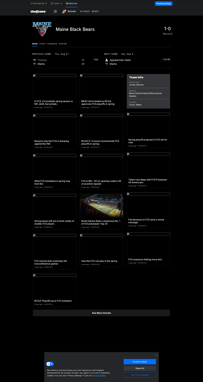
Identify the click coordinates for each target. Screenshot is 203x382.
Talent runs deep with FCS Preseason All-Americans (147, 181)
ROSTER (63, 44)
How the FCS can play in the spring (99, 261)
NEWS (35, 44)
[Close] (156, 355)
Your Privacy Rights (140, 375)
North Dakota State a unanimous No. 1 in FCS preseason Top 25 (100, 222)
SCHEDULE (52, 44)
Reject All (140, 368)
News (95, 11)
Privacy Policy (99, 375)
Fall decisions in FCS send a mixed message (146, 221)
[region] (101, 367)
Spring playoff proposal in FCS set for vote (147, 141)
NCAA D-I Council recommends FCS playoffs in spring (100, 142)
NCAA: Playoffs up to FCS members (53, 300)
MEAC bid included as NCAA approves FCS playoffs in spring (97, 102)
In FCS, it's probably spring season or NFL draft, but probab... (53, 102)
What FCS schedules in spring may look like (52, 182)
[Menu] (55, 11)
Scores (85, 11)
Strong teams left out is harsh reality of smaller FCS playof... (54, 222)
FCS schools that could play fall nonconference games (50, 262)
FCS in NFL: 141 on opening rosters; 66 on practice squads (101, 182)
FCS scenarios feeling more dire (145, 259)
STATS (42, 44)
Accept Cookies (140, 361)
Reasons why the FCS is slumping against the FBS (51, 142)
